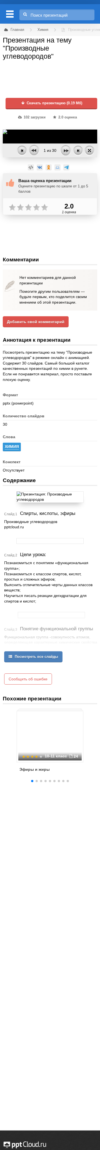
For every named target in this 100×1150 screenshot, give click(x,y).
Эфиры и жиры (34, 769)
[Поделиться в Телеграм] (66, 167)
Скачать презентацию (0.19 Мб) (54, 103)
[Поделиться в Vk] (40, 167)
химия (12, 446)
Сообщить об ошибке (28, 679)
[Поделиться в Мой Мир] (57, 167)
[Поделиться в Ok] (49, 167)
